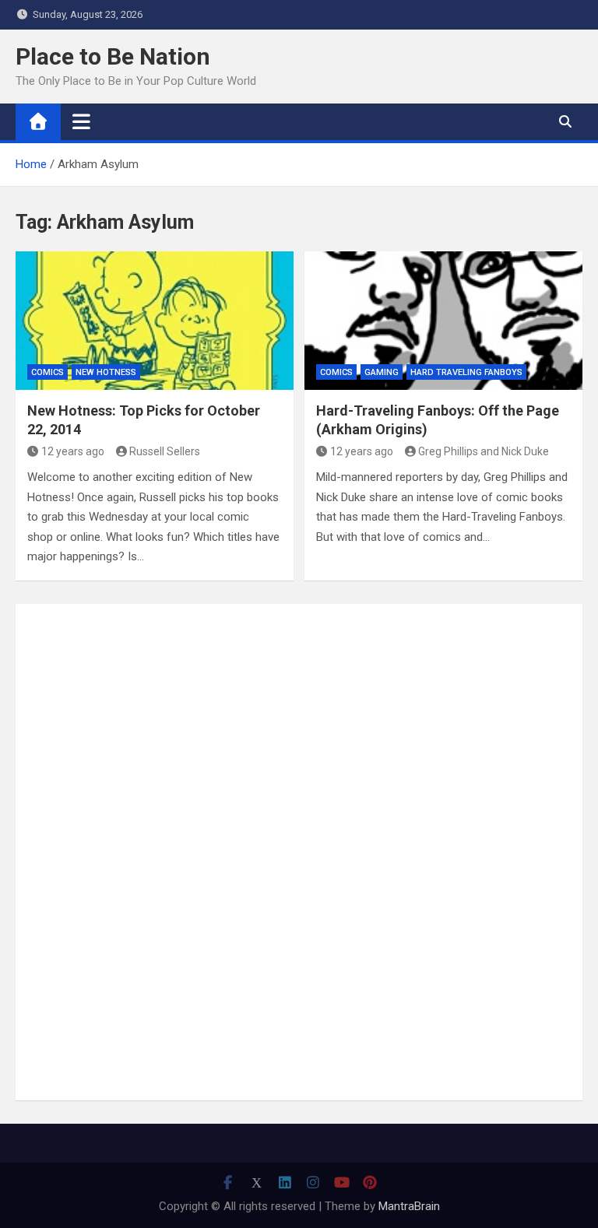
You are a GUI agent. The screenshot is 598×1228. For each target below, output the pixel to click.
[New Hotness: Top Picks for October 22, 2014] (155, 321)
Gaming (381, 372)
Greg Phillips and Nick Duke (483, 451)
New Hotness (106, 372)
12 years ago (72, 451)
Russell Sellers (164, 451)
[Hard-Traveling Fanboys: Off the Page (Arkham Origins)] (443, 321)
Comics (47, 372)
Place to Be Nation (113, 56)
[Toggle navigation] (81, 121)
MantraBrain (409, 1206)
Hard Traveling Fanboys (466, 372)
